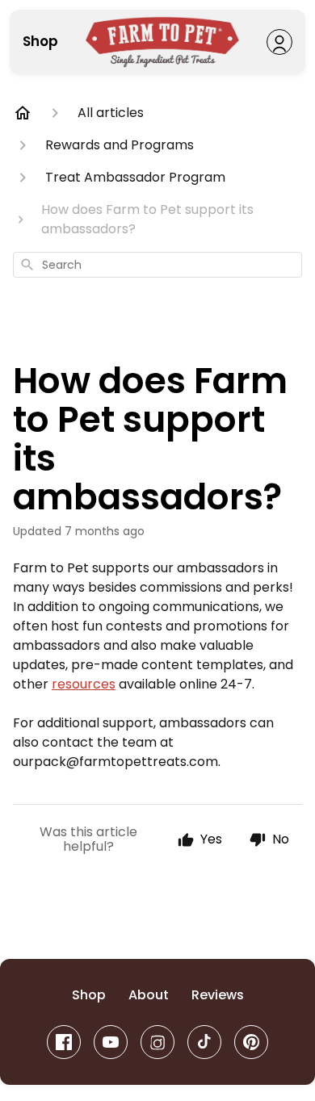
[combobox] (157, 265)
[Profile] (279, 42)
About (148, 995)
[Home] (22, 113)
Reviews (217, 995)
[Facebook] (64, 1042)
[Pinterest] (251, 1042)
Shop (40, 42)
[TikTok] (204, 1042)
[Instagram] (157, 1042)
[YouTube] (111, 1042)
